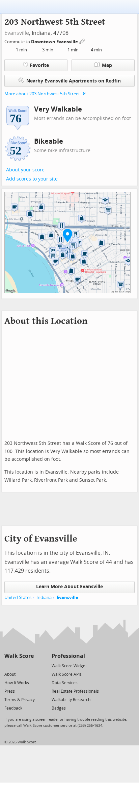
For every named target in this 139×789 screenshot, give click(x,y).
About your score (25, 170)
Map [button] (107, 65)
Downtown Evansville (55, 41)
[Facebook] (19, 665)
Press (9, 691)
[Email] (29, 665)
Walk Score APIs (67, 674)
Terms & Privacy (19, 699)
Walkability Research (71, 699)
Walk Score (19, 656)
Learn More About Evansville (69, 587)
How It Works (16, 682)
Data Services (65, 682)
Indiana (44, 597)
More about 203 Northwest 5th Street (42, 93)
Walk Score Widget (69, 666)
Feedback (13, 708)
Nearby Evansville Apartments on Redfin (73, 81)
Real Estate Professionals (75, 691)
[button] (67, 235)
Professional (68, 656)
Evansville (16, 33)
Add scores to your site (32, 179)
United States (17, 597)
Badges (59, 708)
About (10, 674)
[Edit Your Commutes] (82, 41)
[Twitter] (8, 665)
